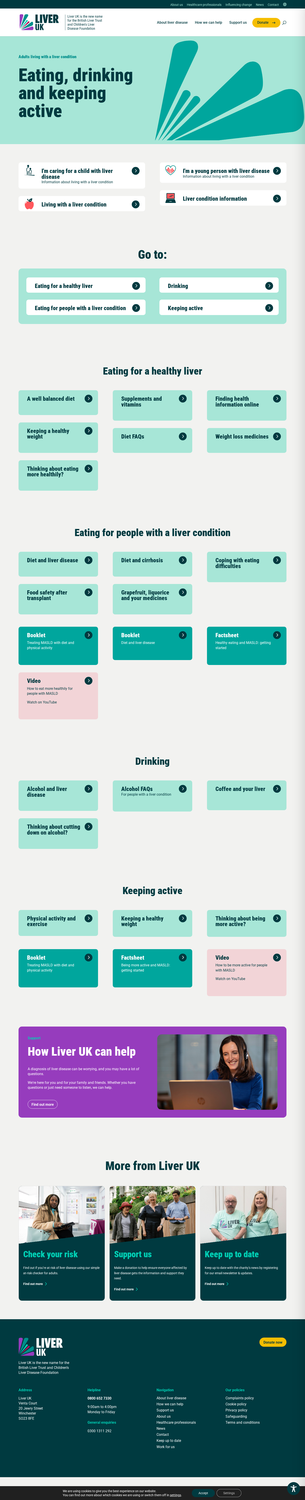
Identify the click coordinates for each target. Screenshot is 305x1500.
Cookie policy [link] (236, 1404)
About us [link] (176, 5)
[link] (61, 21)
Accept (203, 1493)
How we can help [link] (208, 23)
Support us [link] (238, 23)
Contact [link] (273, 5)
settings (175, 1495)
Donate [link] (263, 23)
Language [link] (284, 4)
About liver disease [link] (172, 23)
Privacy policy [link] (236, 1410)
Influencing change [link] (239, 5)
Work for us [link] (166, 1446)
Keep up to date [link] (169, 1440)
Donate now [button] (272, 1342)
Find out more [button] (42, 1104)
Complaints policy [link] (240, 1398)
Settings (229, 1493)
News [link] (260, 5)
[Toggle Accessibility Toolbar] (294, 1489)
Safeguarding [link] (236, 1416)
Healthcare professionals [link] (204, 5)
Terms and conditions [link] (243, 1422)
